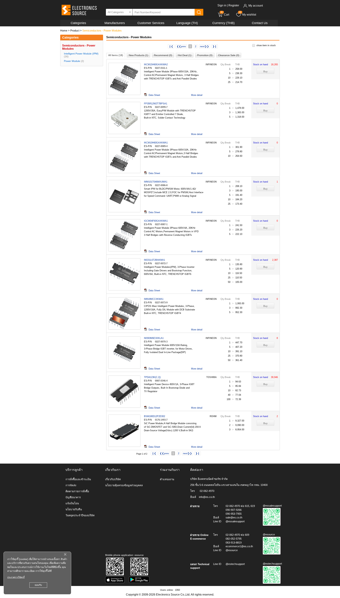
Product (74, 30)
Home (63, 30)
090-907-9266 (234, 509)
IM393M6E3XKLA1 (154, 338)
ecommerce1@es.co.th (239, 546)
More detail (196, 95)
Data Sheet (154, 95)
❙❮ (171, 46)
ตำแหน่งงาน (167, 479)
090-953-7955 (234, 513)
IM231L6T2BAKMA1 (154, 260)
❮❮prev (181, 46)
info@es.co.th (207, 496)
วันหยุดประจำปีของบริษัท (80, 515)
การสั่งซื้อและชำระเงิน (78, 479)
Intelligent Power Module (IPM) (81, 53)
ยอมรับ (38, 585)
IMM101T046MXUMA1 (155, 181)
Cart (225, 14)
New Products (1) (138, 55)
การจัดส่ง (71, 485)
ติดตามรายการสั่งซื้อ (77, 491)
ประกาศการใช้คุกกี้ (16, 577)
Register (233, 5)
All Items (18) (115, 55)
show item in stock (266, 45)
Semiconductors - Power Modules (102, 30)
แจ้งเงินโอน (72, 503)
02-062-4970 (207, 490)
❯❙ (214, 46)
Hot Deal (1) (184, 55)
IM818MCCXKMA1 (153, 299)
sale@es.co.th (234, 517)
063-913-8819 (234, 542)
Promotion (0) (204, 55)
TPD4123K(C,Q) (152, 377)
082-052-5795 (234, 538)
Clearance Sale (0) (228, 55)
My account (255, 5)
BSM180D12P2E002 (154, 416)
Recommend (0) (163, 55)
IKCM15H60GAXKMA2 (156, 64)
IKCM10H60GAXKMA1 (156, 142)
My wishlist (249, 14)
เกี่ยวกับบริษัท (113, 479)
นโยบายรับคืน (74, 509)
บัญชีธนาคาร (73, 497)
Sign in (221, 5)
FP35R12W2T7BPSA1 (155, 103)
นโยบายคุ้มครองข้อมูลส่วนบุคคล (124, 485)
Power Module (72, 61)
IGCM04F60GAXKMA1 (156, 220)
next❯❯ (204, 46)
